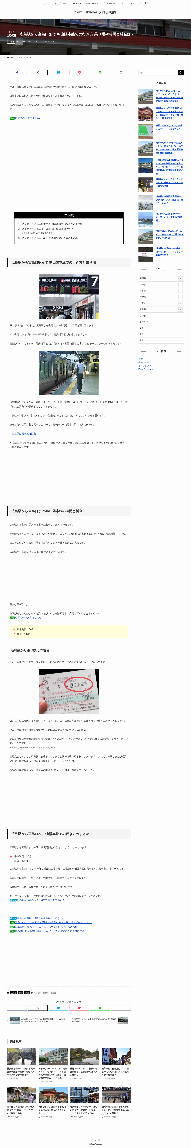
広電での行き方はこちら (28, 118)
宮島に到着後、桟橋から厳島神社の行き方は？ (42, 918)
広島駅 (45, 993)
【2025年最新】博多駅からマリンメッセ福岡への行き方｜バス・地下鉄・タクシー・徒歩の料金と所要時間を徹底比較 (170, 167)
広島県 (22, 42)
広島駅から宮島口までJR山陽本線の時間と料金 (47, 229)
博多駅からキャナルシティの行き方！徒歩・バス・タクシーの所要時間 (169, 182)
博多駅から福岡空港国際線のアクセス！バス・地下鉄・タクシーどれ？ (169, 199)
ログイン (142, 359)
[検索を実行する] (181, 72)
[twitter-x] (95, 1140)
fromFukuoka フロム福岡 (95, 12)
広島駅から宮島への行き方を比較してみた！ (41, 900)
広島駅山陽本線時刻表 (24, 433)
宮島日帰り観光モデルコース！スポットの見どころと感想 (46, 926)
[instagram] (99, 1140)
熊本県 (143, 290)
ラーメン (144, 321)
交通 (35, 42)
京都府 (143, 315)
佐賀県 (143, 297)
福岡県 (143, 278)
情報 (142, 334)
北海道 (143, 303)
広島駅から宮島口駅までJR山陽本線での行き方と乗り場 (52, 224)
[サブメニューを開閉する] (180, 278)
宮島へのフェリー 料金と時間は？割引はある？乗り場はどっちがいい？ (53, 922)
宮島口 (53, 993)
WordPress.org (145, 369)
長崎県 (143, 284)
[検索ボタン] (146, 3)
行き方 (37, 993)
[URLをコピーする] (121, 72)
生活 (142, 340)
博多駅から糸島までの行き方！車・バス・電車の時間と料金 (169, 217)
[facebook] (92, 1140)
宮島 (29, 42)
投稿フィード (144, 362)
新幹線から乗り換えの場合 (40, 233)
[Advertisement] (69, 139)
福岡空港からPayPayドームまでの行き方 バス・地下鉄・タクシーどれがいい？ (170, 234)
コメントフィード (146, 366)
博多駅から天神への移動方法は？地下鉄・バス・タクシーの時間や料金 (169, 251)
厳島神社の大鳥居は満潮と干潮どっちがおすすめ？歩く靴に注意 (49, 931)
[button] (17, 72)
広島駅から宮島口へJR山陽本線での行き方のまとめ (50, 238)
